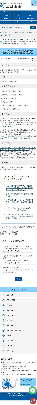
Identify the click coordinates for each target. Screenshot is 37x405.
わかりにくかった (13, 263)
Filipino (6, 18)
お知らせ (9, 41)
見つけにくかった (13, 251)
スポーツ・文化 (23, 39)
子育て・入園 (11, 300)
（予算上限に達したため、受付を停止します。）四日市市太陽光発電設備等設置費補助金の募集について (19, 216)
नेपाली (18, 18)
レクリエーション (12, 346)
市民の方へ (13, 39)
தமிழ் (6, 22)
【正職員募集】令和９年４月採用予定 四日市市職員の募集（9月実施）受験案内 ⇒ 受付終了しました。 (19, 188)
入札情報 (21, 32)
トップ (5, 39)
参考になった (10, 270)
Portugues (18, 12)
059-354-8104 (13, 366)
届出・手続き (11, 351)
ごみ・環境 (10, 340)
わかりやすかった (12, 260)
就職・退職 (10, 310)
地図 (4, 364)
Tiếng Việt (31, 15)
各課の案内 (26, 384)
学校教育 (9, 305)
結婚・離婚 (10, 320)
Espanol (6, 15)
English (6, 12)
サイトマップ (27, 380)
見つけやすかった (12, 248)
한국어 (18, 15)
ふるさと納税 (29, 32)
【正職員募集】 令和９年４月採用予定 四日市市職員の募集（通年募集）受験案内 (20, 202)
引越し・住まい (11, 315)
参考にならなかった (10, 272)
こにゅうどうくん (6, 35)
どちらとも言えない (24, 270)
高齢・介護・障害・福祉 (14, 330)
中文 (31, 12)
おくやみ (9, 335)
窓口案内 (15, 32)
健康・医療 (10, 325)
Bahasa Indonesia (30, 18)
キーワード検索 (7, 26)
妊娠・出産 (10, 295)
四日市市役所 (11, 5)
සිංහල (18, 22)
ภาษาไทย (30, 22)
